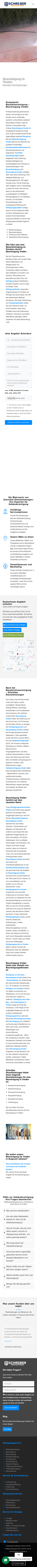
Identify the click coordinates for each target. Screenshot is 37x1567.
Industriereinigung (12, 1456)
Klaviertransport (11, 1528)
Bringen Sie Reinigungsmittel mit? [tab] (18, 1285)
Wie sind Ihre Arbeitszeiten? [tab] (17, 1210)
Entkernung (10, 1487)
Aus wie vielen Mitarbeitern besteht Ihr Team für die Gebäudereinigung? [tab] (17, 1219)
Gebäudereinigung (12, 1449)
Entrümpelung (11, 1482)
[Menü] (33, 4)
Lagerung (9, 1523)
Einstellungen (18, 1563)
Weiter (35, 31)
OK (19, 1555)
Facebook (12, 1542)
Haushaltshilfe (11, 1471)
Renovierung (10, 1505)
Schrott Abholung (12, 1489)
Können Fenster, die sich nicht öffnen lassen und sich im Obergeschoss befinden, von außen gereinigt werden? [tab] (18, 1232)
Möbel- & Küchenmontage (15, 1525)
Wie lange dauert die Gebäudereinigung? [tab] (14, 1244)
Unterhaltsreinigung (13, 1468)
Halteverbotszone (12, 1530)
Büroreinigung (11, 1454)
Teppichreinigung (12, 1464)
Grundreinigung (11, 1461)
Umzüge (9, 1518)
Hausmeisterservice (13, 1500)
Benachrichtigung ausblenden (19, 1559)
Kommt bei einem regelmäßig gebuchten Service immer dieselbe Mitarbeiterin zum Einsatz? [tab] (18, 1256)
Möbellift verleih (11, 1520)
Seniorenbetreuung (13, 1507)
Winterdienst (10, 1502)
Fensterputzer (11, 1459)
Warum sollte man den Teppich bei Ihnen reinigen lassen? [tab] (19, 1268)
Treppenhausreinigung (14, 1466)
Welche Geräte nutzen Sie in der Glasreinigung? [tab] (19, 1276)
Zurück (2, 31)
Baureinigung (11, 1452)
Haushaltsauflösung (13, 1484)
